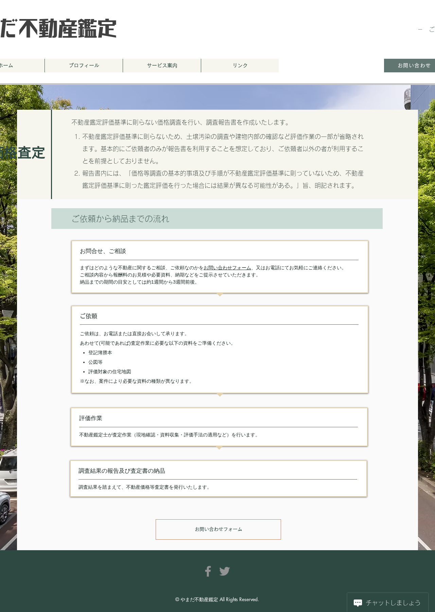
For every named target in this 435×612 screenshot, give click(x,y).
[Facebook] (208, 571)
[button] (162, 65)
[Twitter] (225, 571)
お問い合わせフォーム (227, 267)
